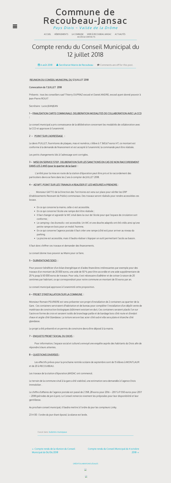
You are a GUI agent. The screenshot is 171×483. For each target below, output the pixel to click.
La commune (77, 34)
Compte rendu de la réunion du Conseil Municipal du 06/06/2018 (53, 450)
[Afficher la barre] (15, 26)
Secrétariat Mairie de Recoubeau (76, 64)
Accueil (47, 34)
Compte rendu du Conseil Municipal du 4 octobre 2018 (113, 450)
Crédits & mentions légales (85, 463)
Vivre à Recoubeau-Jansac (99, 34)
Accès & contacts (86, 37)
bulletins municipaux (58, 432)
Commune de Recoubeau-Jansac (85, 16)
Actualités (120, 34)
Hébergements (61, 34)
